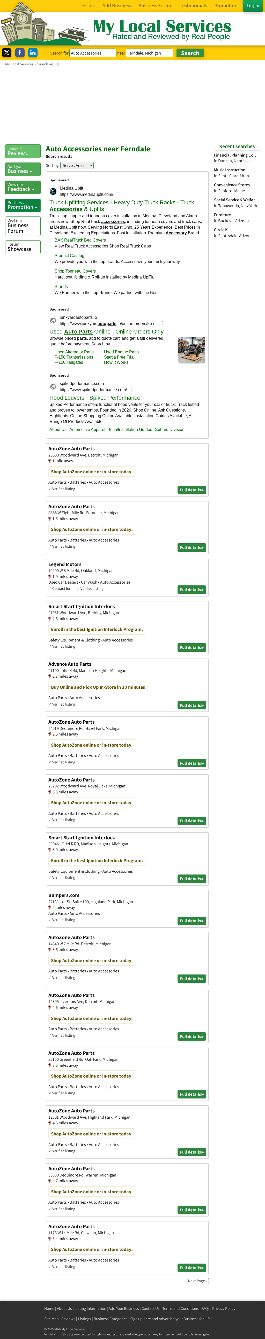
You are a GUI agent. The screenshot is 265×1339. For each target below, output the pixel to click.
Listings (84, 1318)
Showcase (20, 246)
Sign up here (140, 1318)
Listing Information (90, 1308)
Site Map (51, 1318)
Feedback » (21, 187)
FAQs (205, 1308)
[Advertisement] (132, 105)
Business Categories (111, 1318)
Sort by (52, 165)
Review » (18, 151)
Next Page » (198, 1280)
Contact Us (151, 1308)
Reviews (68, 1318)
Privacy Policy (223, 1308)
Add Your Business (124, 1308)
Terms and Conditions (180, 1308)
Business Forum (18, 225)
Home (49, 1308)
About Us (64, 1308)
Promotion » (22, 205)
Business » (20, 169)
